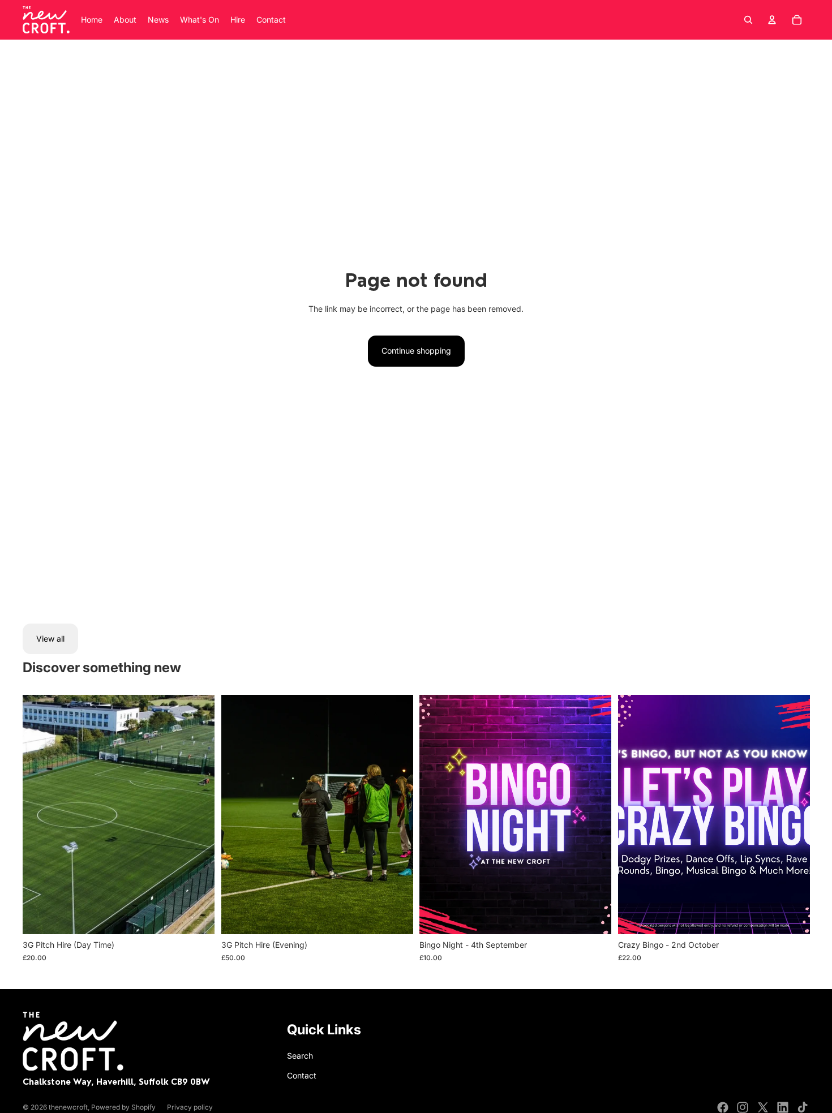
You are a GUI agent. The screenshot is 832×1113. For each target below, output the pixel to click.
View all (50, 638)
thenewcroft (68, 1107)
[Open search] (748, 19)
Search (300, 1055)
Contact (301, 1075)
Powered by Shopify (123, 1107)
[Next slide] (198, 814)
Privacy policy (190, 1107)
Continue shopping (416, 350)
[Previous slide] (40, 814)
